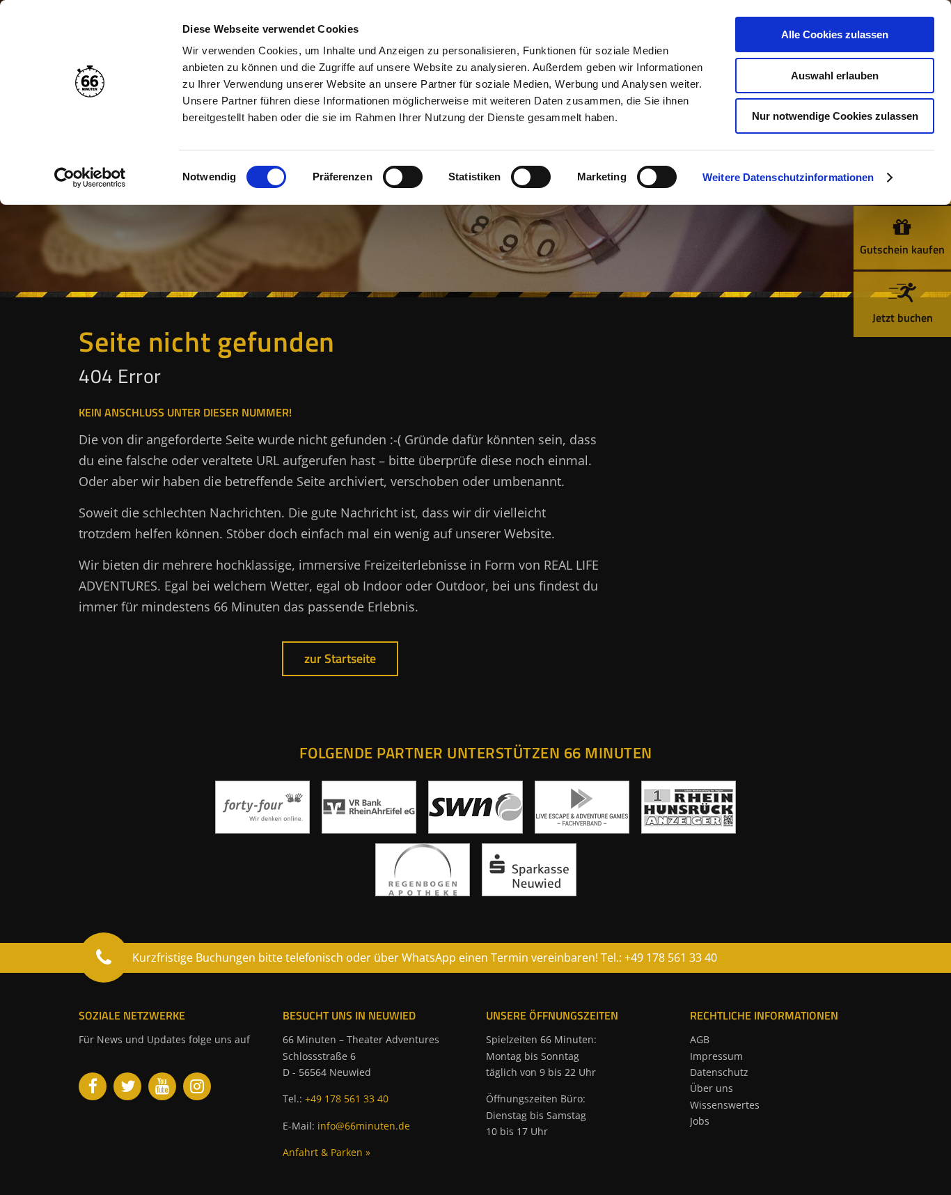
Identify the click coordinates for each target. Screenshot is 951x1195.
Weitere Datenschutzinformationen (788, 177)
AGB (699, 1039)
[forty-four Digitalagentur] (262, 828)
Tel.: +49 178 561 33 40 (659, 957)
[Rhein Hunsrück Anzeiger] (688, 828)
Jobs (699, 1120)
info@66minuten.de (363, 1125)
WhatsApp (429, 957)
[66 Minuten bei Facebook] (93, 1086)
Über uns (711, 1088)
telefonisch (314, 957)
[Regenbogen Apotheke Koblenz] (422, 890)
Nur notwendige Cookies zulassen (835, 116)
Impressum (716, 1056)
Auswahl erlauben (835, 75)
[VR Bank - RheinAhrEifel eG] (369, 828)
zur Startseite (340, 658)
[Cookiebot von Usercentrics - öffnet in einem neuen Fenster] (90, 177)
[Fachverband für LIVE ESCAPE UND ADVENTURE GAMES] (582, 828)
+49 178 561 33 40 (346, 1098)
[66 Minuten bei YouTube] (162, 1086)
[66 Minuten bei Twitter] (127, 1086)
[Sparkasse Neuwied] (529, 890)
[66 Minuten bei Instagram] (197, 1086)
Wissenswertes (725, 1104)
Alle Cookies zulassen (834, 34)
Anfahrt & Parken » (326, 1152)
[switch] (403, 177)
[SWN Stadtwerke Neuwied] (475, 828)
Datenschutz (719, 1072)
